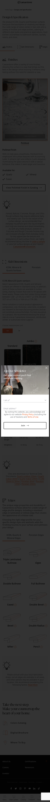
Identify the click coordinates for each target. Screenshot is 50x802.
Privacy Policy (28, 414)
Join (23, 425)
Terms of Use (32, 417)
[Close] (46, 367)
